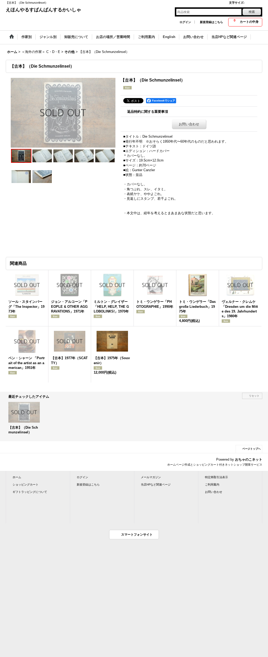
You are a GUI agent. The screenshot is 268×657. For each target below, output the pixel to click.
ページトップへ (251, 448)
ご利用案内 (212, 484)
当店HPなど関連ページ (156, 484)
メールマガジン (151, 477)
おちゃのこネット (248, 459)
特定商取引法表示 (216, 477)
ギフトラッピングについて (30, 491)
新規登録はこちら (211, 22)
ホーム (17, 477)
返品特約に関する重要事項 (147, 112)
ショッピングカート (25, 484)
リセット (254, 395)
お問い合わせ (189, 124)
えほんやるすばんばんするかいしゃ (43, 9)
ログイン (185, 22)
